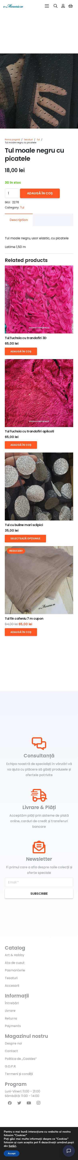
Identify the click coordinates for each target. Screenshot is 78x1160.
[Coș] (70, 6)
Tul (38, 139)
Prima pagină (12, 139)
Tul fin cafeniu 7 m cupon (24, 618)
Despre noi (13, 1043)
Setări (12, 1146)
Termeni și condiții (19, 1074)
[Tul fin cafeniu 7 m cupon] (39, 580)
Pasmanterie (15, 970)
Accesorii (12, 985)
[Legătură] (13, 6)
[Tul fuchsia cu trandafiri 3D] (39, 299)
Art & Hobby (14, 955)
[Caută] (55, 6)
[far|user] (63, 6)
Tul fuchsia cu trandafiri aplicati (29, 431)
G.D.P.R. (10, 1066)
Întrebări (12, 1003)
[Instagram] (38, 1103)
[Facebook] (9, 1103)
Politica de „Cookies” (21, 1058)
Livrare (10, 1010)
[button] (71, 59)
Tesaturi (28, 139)
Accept (11, 1153)
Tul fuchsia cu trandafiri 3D (26, 338)
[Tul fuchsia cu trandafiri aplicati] (39, 393)
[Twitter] (19, 1103)
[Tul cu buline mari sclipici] (39, 486)
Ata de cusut (15, 962)
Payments (13, 1026)
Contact (11, 1051)
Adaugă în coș (40, 193)
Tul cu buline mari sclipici (24, 525)
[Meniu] (46, 6)
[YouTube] (29, 1103)
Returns (11, 1018)
